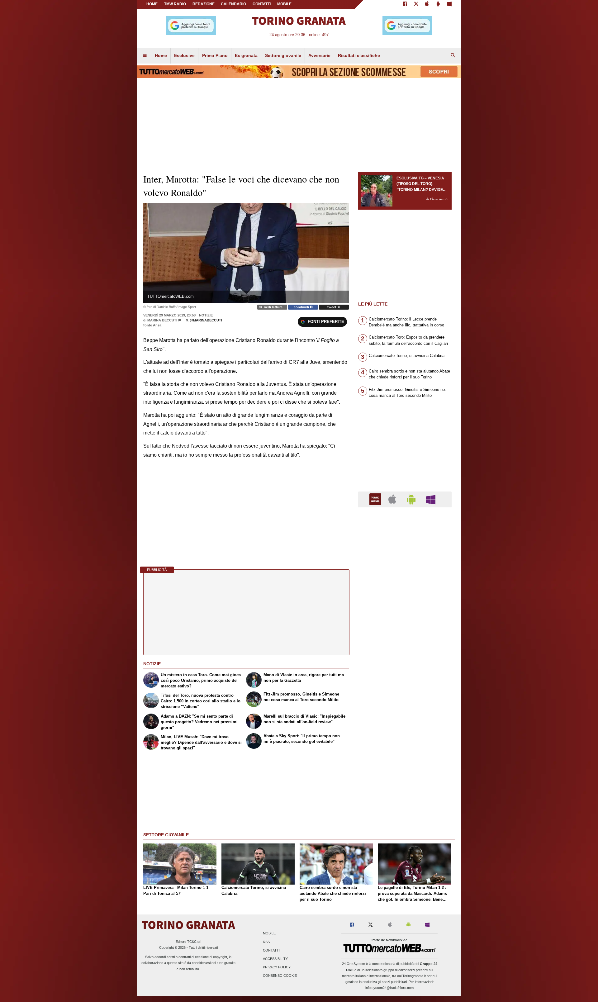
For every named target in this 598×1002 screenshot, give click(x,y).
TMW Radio (175, 4)
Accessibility (275, 959)
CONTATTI (262, 4)
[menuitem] (145, 55)
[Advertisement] (405, 754)
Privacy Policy (277, 967)
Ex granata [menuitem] (246, 55)
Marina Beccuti (162, 320)
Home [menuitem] (161, 55)
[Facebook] (405, 4)
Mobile (269, 933)
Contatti (271, 950)
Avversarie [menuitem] (319, 55)
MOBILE (284, 4)
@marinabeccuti (205, 320)
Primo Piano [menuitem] (215, 55)
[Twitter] (416, 4)
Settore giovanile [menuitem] (283, 55)
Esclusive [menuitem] (184, 55)
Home (152, 4)
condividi (302, 307)
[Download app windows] (449, 4)
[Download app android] (438, 4)
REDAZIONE (203, 4)
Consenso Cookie (280, 976)
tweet (332, 307)
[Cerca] (453, 55)
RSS (266, 942)
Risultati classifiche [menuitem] (359, 55)
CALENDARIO (233, 4)
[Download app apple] (427, 4)
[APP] (376, 499)
